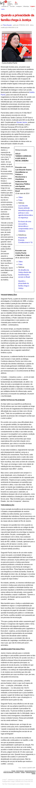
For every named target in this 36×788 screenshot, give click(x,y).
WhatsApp (26, 6)
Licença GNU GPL (28, 781)
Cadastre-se (5, 6)
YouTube (12, 6)
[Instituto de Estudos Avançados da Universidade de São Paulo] (9, 2)
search (33, 9)
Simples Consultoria (25, 784)
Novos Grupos (20, 771)
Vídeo (20, 197)
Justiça (22, 772)
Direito (33, 773)
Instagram (19, 6)
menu (2, 9)
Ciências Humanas (30, 772)
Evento (13, 771)
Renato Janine (22, 122)
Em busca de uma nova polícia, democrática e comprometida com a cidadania (25, 226)
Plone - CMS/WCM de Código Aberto (12, 779)
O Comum (17, 772)
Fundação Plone (6, 781)
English (32, 6)
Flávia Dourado (7, 25)
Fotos (20, 200)
